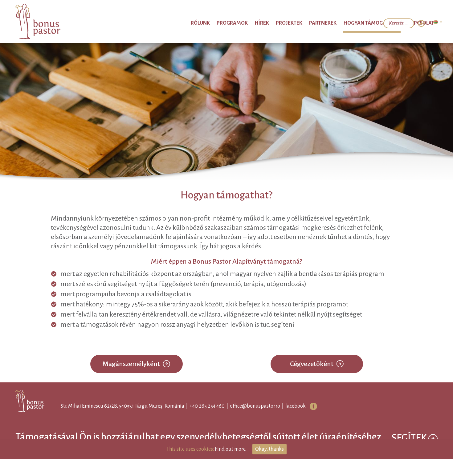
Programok (271, 23)
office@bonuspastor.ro (249, 406)
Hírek (294, 23)
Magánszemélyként (131, 364)
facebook (290, 406)
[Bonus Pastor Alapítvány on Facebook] (308, 406)
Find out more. (230, 449)
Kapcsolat (423, 23)
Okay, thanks (269, 449)
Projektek (315, 23)
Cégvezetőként (311, 364)
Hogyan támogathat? (383, 23)
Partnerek (342, 23)
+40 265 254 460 (201, 406)
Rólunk (245, 23)
